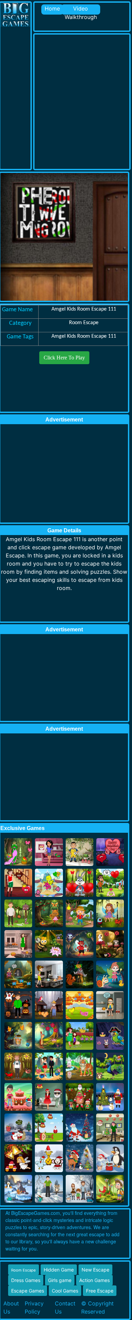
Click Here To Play (64, 357)
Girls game (59, 1280)
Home (52, 8)
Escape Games (27, 1291)
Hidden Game (59, 1270)
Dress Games (25, 1280)
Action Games (94, 1280)
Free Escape (99, 1291)
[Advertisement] (66, 101)
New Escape (95, 1270)
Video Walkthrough (81, 10)
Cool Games (65, 1291)
